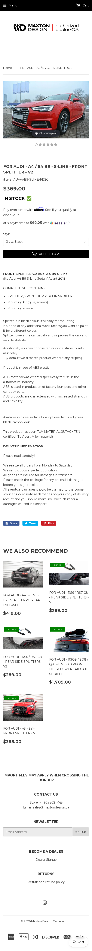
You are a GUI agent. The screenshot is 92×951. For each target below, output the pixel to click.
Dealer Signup (46, 860)
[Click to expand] (46, 109)
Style (7, 234)
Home (7, 67)
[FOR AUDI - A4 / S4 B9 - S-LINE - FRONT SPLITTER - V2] (36, 144)
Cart (85, 5)
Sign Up (80, 832)
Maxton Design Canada (47, 921)
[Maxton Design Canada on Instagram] (45, 903)
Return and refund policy (46, 882)
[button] (46, 223)
